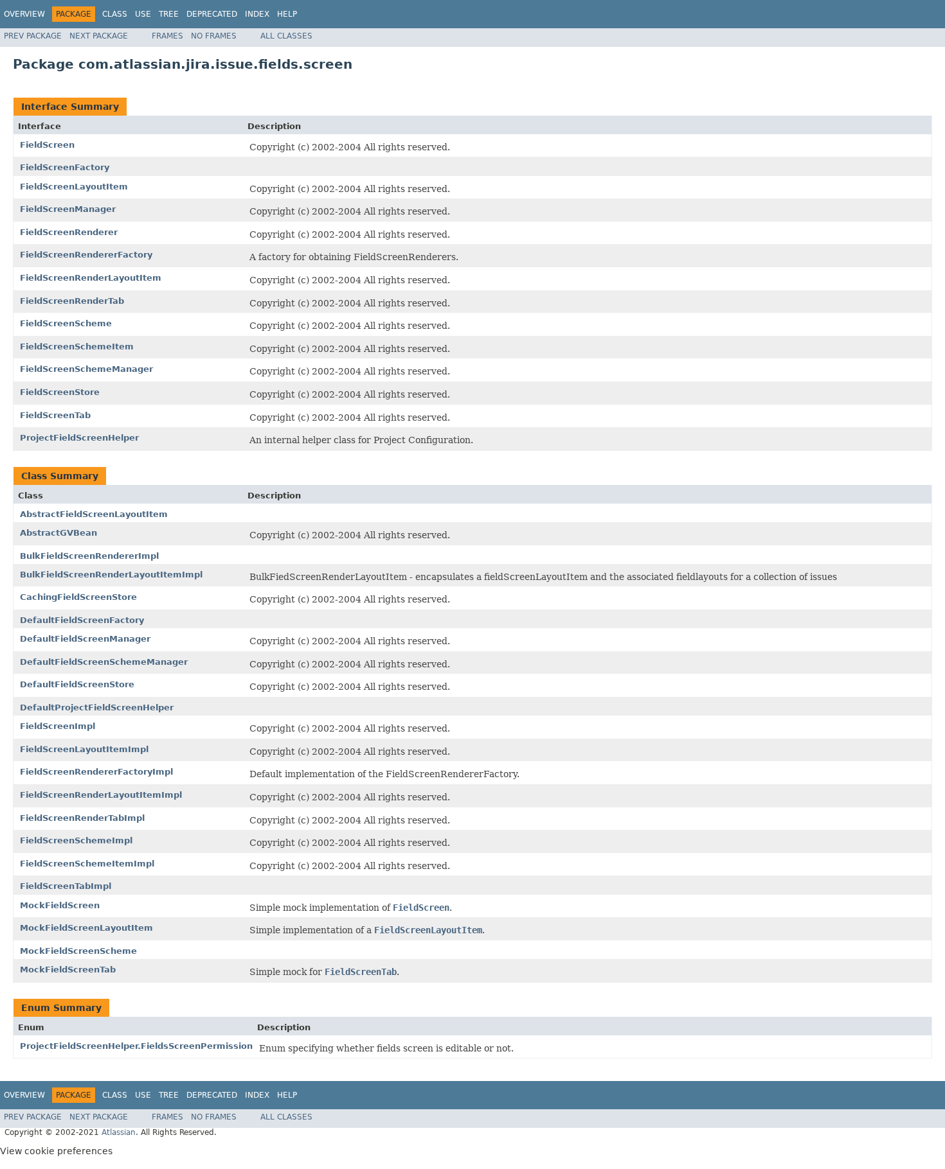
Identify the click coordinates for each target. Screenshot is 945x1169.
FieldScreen (47, 145)
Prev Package (33, 35)
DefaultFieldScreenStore (77, 684)
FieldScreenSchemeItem (77, 346)
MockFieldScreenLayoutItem (86, 928)
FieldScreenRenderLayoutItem (90, 278)
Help (287, 14)
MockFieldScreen (60, 905)
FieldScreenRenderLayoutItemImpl (101, 795)
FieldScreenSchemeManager (86, 369)
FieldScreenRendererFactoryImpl (96, 772)
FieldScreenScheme (66, 323)
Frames (167, 35)
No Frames (214, 35)
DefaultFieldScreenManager (85, 639)
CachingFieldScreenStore (78, 597)
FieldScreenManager (68, 209)
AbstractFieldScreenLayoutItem (94, 514)
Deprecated (211, 14)
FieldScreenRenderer (69, 232)
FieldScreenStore (60, 392)
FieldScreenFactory (64, 167)
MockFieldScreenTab (68, 969)
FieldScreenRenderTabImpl (82, 818)
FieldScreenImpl (57, 726)
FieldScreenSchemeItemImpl (87, 863)
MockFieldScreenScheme (78, 951)
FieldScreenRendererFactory (86, 254)
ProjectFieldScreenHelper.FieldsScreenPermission (136, 1046)
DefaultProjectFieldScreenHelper (97, 707)
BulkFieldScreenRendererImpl (89, 556)
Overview (24, 14)
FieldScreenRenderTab (72, 301)
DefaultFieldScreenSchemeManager (104, 662)
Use (143, 14)
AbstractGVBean (58, 533)
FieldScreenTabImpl (65, 886)
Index (257, 14)
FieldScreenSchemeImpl (76, 840)
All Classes (286, 35)
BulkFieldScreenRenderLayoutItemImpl (111, 574)
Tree (169, 14)
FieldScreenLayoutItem (74, 186)
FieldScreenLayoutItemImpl (84, 749)
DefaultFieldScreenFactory (82, 620)
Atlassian (119, 1132)
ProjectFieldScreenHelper (79, 438)
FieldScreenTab (55, 415)
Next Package (98, 35)
